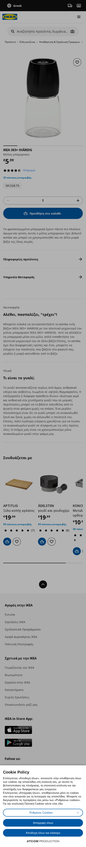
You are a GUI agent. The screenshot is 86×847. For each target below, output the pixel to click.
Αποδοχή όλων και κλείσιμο (43, 832)
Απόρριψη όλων (43, 822)
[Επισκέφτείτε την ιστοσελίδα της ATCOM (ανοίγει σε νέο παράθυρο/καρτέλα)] (43, 841)
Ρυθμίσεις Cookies (41, 812)
